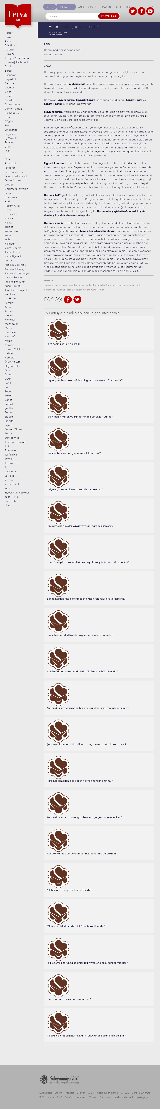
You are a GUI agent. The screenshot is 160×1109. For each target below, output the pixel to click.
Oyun (8, 379)
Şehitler (9, 408)
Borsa (8, 71)
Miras (8, 328)
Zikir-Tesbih (11, 501)
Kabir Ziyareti (13, 256)
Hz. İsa (9, 222)
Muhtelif (10, 336)
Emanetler (11, 130)
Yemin (8, 488)
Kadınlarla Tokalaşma (18, 273)
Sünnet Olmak (13, 429)
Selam (8, 412)
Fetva (8, 155)
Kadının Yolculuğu (15, 269)
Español (69, 1097)
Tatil (7, 446)
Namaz (9, 345)
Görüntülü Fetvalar (16, 189)
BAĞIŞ (106, 7)
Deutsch (81, 1093)
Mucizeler (11, 332)
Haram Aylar (12, 206)
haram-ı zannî (115, 285)
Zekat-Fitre (11, 497)
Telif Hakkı (11, 454)
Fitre (7, 159)
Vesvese (9, 476)
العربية (91, 1093)
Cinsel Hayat (12, 100)
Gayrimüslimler (14, 172)
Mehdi (9, 315)
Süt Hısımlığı (12, 438)
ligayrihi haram (82, 290)
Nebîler (9, 353)
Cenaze (9, 83)
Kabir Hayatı (12, 252)
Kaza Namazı (13, 286)
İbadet (9, 227)
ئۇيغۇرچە (124, 1093)
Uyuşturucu (11, 471)
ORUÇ (49, 7)
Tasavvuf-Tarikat (15, 442)
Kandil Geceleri (14, 277)
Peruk (8, 383)
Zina (7, 505)
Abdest (9, 33)
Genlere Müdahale (16, 176)
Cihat (8, 92)
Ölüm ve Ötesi (13, 362)
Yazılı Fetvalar (13, 484)
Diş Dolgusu (12, 113)
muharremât (97, 290)
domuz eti (49, 285)
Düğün (9, 121)
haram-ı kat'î (100, 285)
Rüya (8, 391)
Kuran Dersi (45, 1093)
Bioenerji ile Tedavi (16, 62)
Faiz (7, 151)
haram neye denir (64, 285)
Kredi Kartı (11, 294)
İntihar (8, 239)
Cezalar (9, 87)
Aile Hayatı (11, 45)
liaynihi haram (66, 290)
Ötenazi (9, 374)
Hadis (8, 201)
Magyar (93, 1097)
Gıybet (9, 184)
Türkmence (106, 1097)
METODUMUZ (88, 7)
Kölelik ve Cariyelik (16, 290)
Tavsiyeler (11, 450)
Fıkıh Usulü (11, 163)
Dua (7, 117)
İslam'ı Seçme (13, 248)
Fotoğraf (10, 168)
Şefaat (9, 404)
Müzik (8, 341)
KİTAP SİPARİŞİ (126, 7)
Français (69, 1093)
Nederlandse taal (124, 1097)
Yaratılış (9, 480)
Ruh (7, 387)
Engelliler (10, 134)
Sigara (9, 417)
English (58, 1093)
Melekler (10, 319)
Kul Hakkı (10, 298)
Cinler (8, 96)
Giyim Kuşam (13, 180)
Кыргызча (81, 1097)
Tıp (6, 467)
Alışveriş (9, 54)
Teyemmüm (12, 463)
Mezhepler (11, 324)
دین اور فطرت (142, 1097)
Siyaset (9, 425)
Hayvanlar (11, 214)
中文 (41, 1097)
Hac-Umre (11, 197)
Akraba (9, 49)
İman (8, 235)
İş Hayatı (10, 244)
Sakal (8, 395)
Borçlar (9, 66)
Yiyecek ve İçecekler (17, 492)
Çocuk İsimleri (13, 104)
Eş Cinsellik (11, 138)
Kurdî (59, 1097)
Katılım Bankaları (15, 281)
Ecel (7, 125)
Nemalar (10, 357)
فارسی (50, 1097)
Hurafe (9, 218)
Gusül (8, 193)
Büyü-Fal (10, 79)
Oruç (8, 370)
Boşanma (10, 75)
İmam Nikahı (12, 231)
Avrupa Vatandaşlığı (17, 58)
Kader (8, 260)
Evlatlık (9, 142)
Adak (8, 37)
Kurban (9, 311)
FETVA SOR (66, 7)
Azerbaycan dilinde (107, 1093)
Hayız (8, 210)
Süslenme (11, 433)
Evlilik (8, 146)
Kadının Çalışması (15, 265)
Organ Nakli (12, 366)
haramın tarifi (51, 290)
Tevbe (8, 459)
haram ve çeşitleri (83, 285)
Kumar (9, 303)
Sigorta (9, 421)
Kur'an (8, 307)
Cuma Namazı (13, 109)
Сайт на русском (141, 1093)
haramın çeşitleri (131, 285)
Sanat (8, 400)
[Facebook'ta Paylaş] (68, 299)
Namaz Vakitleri (14, 349)
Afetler (9, 41)
